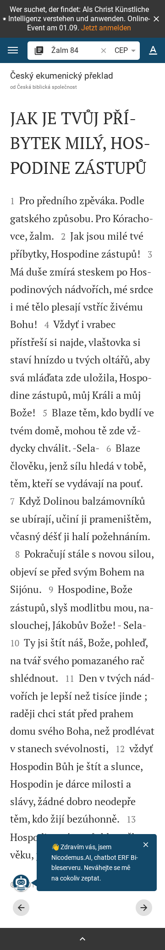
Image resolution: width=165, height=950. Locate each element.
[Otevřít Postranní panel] (82, 939)
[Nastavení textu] (153, 50)
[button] (156, 18)
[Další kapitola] (144, 907)
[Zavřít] (146, 844)
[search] (74, 50)
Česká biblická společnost (47, 87)
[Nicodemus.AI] (21, 883)
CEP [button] (121, 50)
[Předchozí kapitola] (21, 907)
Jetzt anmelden (106, 27)
